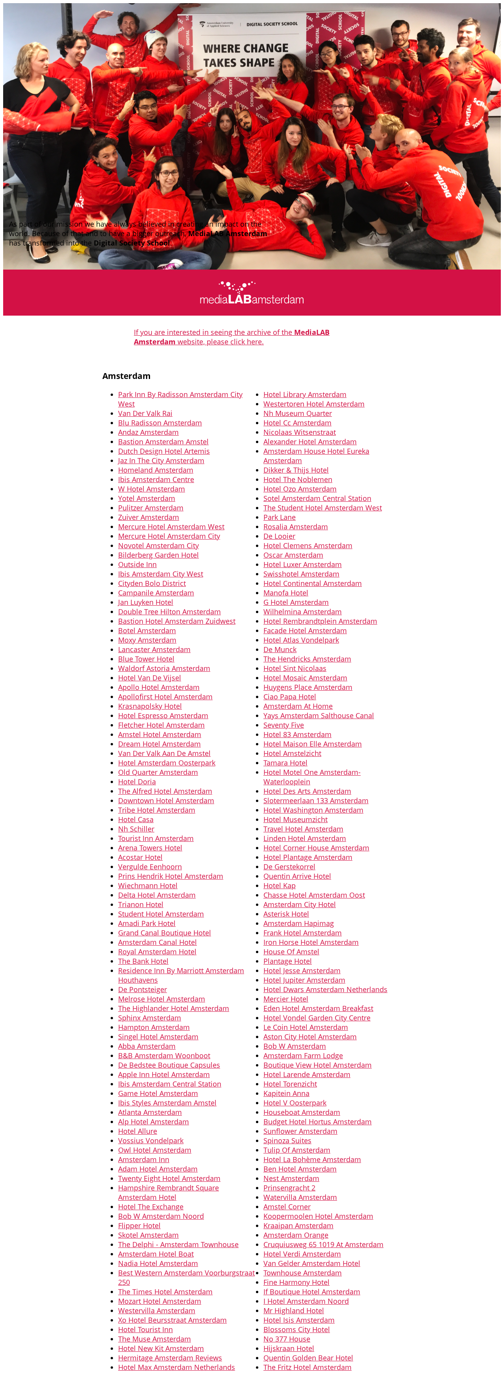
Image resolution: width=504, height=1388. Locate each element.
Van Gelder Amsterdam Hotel (311, 1263)
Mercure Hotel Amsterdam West (171, 526)
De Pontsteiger (142, 989)
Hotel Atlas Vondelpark (301, 640)
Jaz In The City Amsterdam (161, 460)
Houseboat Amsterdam (301, 1112)
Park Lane (279, 517)
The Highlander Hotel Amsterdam (173, 1008)
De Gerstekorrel (289, 866)
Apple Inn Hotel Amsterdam (164, 1074)
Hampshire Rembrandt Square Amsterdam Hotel (168, 1192)
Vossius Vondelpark (150, 1140)
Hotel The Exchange (150, 1206)
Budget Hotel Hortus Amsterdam (317, 1121)
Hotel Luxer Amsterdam (302, 564)
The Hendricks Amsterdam (307, 659)
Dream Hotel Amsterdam (159, 744)
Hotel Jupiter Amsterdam (304, 980)
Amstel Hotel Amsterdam (159, 734)
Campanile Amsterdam (156, 592)
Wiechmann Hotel (148, 885)
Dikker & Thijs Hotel (296, 470)
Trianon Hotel (140, 904)
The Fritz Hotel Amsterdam (307, 1367)
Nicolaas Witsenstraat (299, 432)
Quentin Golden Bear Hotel (308, 1357)
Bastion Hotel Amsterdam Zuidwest (176, 621)
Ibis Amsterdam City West (160, 573)
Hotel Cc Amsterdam (297, 422)
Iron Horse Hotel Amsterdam (311, 942)
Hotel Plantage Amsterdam (307, 857)
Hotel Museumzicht (295, 819)
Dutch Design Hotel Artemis (164, 451)
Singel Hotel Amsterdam (158, 1036)
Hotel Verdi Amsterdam (302, 1254)
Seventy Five (283, 725)
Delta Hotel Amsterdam (157, 895)
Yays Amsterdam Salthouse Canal (318, 715)
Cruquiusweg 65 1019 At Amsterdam (323, 1244)
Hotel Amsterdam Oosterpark (166, 762)
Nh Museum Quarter (297, 413)
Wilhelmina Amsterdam (302, 611)
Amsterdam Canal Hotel (157, 942)
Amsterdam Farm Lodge (303, 1055)
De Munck (279, 649)
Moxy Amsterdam (147, 640)
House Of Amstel (291, 951)
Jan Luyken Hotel (145, 602)
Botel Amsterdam (147, 630)
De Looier (279, 536)
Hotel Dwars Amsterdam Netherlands (325, 989)
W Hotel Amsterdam (151, 488)
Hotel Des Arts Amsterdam (307, 791)
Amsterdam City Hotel (299, 904)
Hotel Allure (137, 1131)
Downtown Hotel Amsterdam (166, 800)
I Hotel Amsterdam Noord (306, 1301)
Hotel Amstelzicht (292, 753)
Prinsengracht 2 (289, 1187)
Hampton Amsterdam (154, 1027)
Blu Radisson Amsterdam (160, 422)
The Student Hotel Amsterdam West (322, 507)
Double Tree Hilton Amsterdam (169, 611)
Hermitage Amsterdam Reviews (170, 1357)
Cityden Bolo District (152, 583)
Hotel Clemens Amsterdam (307, 545)
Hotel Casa (136, 819)
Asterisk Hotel (286, 914)
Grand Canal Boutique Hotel (164, 932)
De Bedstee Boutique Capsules (169, 1065)
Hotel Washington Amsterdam (313, 810)
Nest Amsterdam (291, 1178)
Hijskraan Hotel (288, 1348)
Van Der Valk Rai (145, 413)
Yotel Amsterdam (146, 498)
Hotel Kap (279, 885)
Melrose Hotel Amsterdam (161, 999)
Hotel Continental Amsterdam (312, 583)
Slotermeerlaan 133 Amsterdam (316, 800)
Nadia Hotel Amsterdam (158, 1263)
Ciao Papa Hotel (289, 696)
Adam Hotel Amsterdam (158, 1169)
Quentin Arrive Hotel (297, 876)
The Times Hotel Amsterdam (165, 1291)
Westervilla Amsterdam (156, 1310)
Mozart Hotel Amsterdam (159, 1301)
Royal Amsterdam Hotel (157, 951)
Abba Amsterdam (147, 1046)
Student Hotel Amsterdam (161, 914)
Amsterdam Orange (295, 1235)
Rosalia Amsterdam (295, 526)
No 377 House (286, 1339)
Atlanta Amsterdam (150, 1112)
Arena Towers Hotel (150, 847)
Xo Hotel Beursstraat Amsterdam (172, 1320)
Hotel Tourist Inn (145, 1329)
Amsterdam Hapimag (298, 923)
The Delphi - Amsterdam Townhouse (178, 1244)
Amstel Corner (287, 1206)
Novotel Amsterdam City (158, 545)
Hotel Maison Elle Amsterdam (312, 744)
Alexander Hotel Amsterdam (310, 441)
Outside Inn (137, 564)
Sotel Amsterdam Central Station (317, 498)
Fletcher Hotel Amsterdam (161, 725)
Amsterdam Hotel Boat (156, 1254)
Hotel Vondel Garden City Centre (317, 1017)
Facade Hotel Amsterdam (305, 630)
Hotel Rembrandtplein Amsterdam (320, 621)
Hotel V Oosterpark (294, 1102)
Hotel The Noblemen (297, 479)
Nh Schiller (136, 829)
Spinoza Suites (287, 1140)
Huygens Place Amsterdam (307, 687)
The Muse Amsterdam (154, 1339)
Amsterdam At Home (298, 706)
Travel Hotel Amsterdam (303, 829)
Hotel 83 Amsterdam (297, 734)
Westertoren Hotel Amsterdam (314, 403)
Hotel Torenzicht (290, 1084)
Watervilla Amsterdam (300, 1197)
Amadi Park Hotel (147, 923)
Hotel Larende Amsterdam (306, 1074)
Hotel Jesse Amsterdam (302, 970)
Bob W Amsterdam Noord (161, 1216)
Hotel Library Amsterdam (304, 394)
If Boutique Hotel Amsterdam (311, 1291)
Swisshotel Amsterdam (301, 573)
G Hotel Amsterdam (296, 602)
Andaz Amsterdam (148, 432)
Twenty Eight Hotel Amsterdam (169, 1178)
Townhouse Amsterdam (302, 1272)
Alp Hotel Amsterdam (153, 1121)
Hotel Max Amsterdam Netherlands (176, 1367)
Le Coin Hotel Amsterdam (305, 1027)
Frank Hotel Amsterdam (302, 932)
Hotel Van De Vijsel (149, 677)
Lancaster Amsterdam (154, 649)
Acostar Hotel (140, 857)
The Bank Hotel (143, 961)
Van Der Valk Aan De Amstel (164, 753)
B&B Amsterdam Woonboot (164, 1055)
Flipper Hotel (139, 1225)
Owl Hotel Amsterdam (154, 1150)
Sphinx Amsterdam (149, 1017)
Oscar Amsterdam (293, 555)
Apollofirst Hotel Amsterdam (165, 696)
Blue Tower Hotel (146, 659)
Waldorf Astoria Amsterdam (164, 668)
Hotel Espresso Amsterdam (163, 715)
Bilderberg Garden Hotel (158, 555)
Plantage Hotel (287, 961)
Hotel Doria (137, 781)
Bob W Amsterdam (294, 1046)
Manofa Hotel (285, 592)
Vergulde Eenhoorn (150, 866)
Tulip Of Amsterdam (296, 1150)
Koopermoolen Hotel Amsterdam (318, 1216)
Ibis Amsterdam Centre (156, 479)
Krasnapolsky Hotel (150, 706)
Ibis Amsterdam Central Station (169, 1084)
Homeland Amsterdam (155, 470)
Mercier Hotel (285, 999)
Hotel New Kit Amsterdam (161, 1348)
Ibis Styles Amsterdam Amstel (167, 1102)
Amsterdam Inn (143, 1159)
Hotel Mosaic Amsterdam (305, 677)
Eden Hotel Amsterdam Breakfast (318, 1008)
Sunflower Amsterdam (300, 1131)
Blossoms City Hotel (296, 1329)
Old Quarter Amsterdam (158, 772)
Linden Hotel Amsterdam (304, 838)
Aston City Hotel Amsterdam (310, 1036)
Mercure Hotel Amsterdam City (169, 536)
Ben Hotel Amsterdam (300, 1169)
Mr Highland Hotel (293, 1310)
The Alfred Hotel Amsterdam (165, 791)
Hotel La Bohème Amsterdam (312, 1159)
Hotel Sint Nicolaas (294, 668)
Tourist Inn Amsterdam (156, 838)
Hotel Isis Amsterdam (299, 1320)
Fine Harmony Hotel (296, 1282)
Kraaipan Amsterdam (298, 1225)
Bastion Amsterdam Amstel (163, 441)
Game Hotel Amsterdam (158, 1093)
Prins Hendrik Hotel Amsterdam (170, 876)
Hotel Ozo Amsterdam (300, 488)
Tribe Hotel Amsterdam (156, 810)
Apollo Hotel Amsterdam (159, 687)
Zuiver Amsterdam (148, 517)
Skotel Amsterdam (148, 1235)
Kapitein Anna (286, 1093)
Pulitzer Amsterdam (150, 507)
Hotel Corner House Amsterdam (316, 847)
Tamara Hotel (285, 762)
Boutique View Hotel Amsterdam (317, 1065)
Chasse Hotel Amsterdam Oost (314, 895)
